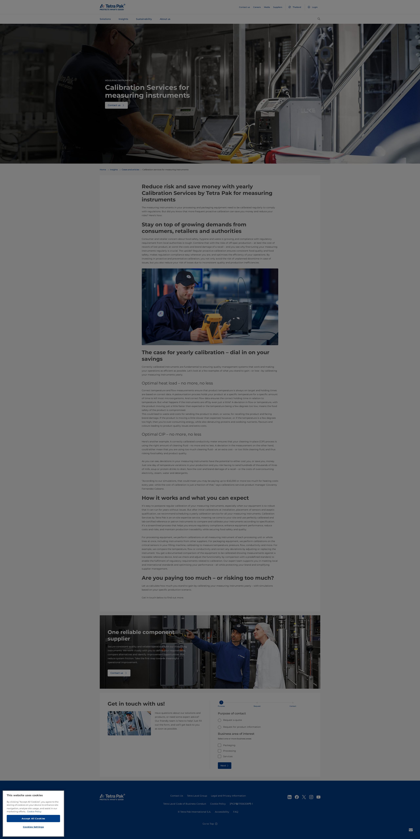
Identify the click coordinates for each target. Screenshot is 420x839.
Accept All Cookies (33, 818)
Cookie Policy (34, 811)
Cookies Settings (33, 827)
